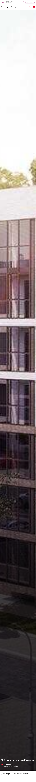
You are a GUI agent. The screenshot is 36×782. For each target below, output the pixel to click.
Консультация (30, 2)
